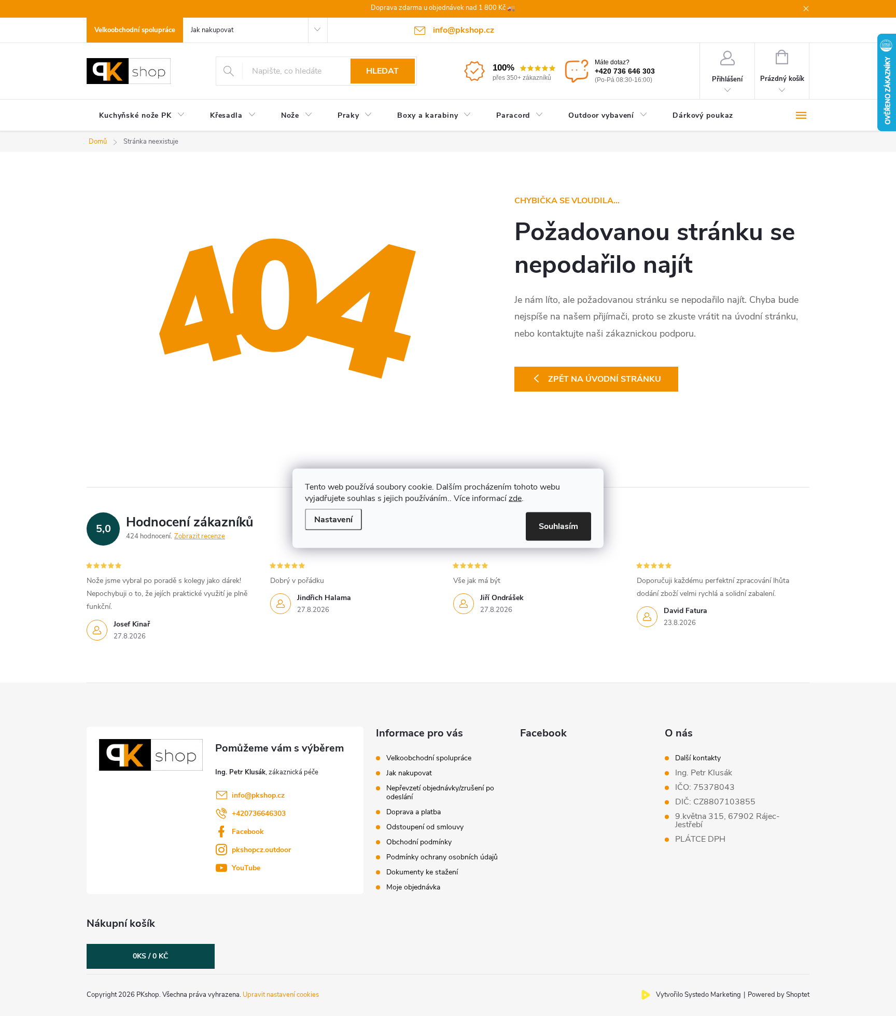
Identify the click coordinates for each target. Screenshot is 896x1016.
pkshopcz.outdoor (261, 850)
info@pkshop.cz (258, 795)
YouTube (246, 868)
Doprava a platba (413, 812)
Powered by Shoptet (778, 994)
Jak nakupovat (212, 30)
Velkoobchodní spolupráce (134, 30)
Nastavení (333, 519)
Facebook (248, 832)
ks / (150, 956)
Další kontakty (698, 758)
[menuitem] (142, 116)
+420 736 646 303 (625, 71)
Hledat (382, 71)
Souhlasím (558, 526)
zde (515, 498)
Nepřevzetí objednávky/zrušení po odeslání (440, 792)
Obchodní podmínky (419, 842)
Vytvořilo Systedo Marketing (698, 994)
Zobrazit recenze (199, 536)
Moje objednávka (413, 887)
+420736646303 (259, 813)
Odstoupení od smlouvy (425, 827)
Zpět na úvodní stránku (604, 379)
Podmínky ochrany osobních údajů (442, 857)
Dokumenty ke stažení (422, 872)
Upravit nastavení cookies (281, 994)
